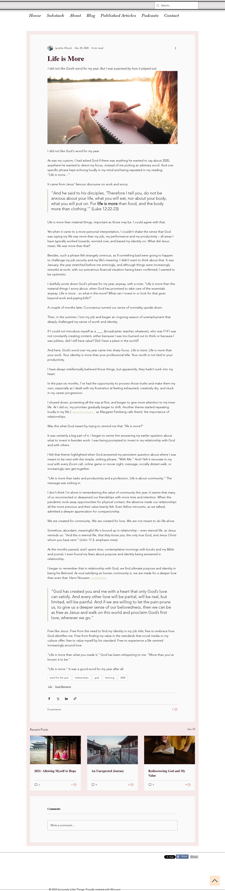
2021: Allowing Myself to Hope (55, 771)
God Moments (63, 686)
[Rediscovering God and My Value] (169, 750)
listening (109, 677)
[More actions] (175, 48)
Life (50, 686)
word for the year (59, 677)
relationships (82, 677)
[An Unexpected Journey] (112, 750)
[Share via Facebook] (49, 698)
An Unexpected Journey (107, 771)
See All (191, 729)
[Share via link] (75, 698)
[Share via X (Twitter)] (57, 698)
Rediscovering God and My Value (166, 773)
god (97, 677)
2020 (122, 677)
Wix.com (115, 889)
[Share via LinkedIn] (66, 698)
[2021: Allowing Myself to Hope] (55, 750)
